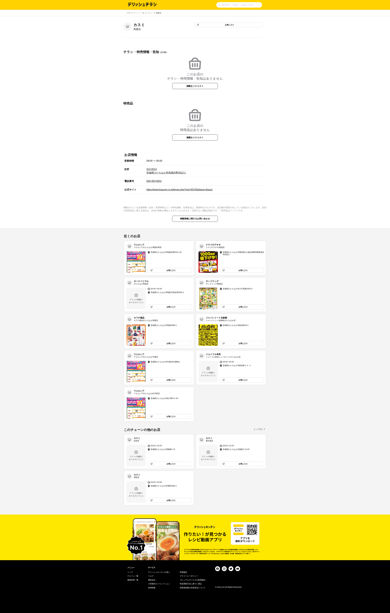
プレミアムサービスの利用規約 (192, 580)
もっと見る (258, 429)
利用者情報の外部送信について (192, 588)
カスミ (150, 13)
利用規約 (183, 572)
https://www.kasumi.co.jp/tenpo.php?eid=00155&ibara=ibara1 (179, 189)
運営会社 (151, 580)
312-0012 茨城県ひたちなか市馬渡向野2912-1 (166, 171)
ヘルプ (151, 576)
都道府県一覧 (132, 580)
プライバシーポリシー (189, 576)
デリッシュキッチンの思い (159, 572)
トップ (130, 572)
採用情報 (151, 588)
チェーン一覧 (138, 13)
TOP (128, 13)
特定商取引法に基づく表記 (191, 584)
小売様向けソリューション (159, 584)
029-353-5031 (154, 181)
